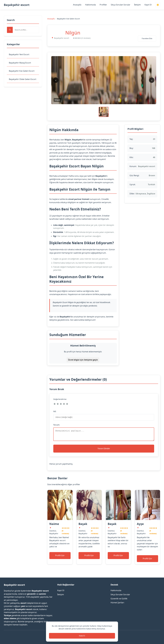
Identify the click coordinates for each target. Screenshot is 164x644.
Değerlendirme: (60, 399)
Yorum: (56, 424)
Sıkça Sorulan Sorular (120, 4)
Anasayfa (77, 4)
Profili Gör (60, 555)
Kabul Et (82, 636)
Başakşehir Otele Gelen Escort (22, 79)
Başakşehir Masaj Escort (20, 62)
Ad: (54, 411)
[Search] (10, 30)
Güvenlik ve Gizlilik (119, 598)
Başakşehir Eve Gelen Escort (21, 71)
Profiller (103, 4)
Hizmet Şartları (117, 602)
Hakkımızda (90, 4)
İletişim (137, 4)
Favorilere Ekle (147, 38)
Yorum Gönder (103, 449)
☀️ (157, 5)
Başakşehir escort (16, 5)
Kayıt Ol (148, 4)
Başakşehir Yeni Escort (19, 54)
